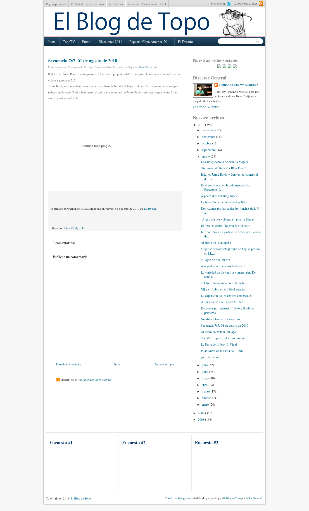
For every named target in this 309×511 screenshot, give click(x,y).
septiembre (209, 150)
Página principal (56, 4)
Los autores (116, 4)
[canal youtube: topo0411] (224, 67)
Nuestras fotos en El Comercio (220, 319)
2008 (201, 419)
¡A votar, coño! (211, 357)
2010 (201, 125)
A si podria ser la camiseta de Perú (223, 266)
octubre (207, 143)
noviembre (209, 137)
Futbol (86, 41)
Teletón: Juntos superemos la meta (223, 283)
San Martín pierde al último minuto (223, 338)
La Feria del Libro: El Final (219, 344)
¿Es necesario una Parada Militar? (222, 302)
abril (205, 385)
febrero (207, 398)
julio (205, 365)
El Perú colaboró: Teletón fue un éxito (225, 225)
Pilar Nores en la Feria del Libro (222, 350)
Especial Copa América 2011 (150, 41)
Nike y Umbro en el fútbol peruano (223, 289)
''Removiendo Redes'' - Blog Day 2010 (225, 168)
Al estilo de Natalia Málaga (218, 332)
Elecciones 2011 (110, 41)
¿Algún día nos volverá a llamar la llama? (227, 219)
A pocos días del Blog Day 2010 (221, 196)
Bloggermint (184, 498)
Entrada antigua (164, 364)
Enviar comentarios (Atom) (94, 380)
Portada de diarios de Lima (87, 4)
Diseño (169, 498)
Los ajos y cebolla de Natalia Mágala (224, 162)
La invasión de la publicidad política (224, 202)
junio (205, 371)
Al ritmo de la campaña (216, 242)
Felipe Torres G (254, 498)
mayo (205, 378)
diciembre (208, 130)
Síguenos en (218, 4)
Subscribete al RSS (245, 4)
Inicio (52, 41)
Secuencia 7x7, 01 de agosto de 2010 (82, 60)
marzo (206, 391)
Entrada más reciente (68, 364)
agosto (206, 156)
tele (155, 67)
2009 (201, 413)
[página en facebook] (229, 67)
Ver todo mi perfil (207, 107)
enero (206, 404)
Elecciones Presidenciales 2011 (147, 4)
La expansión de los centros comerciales (226, 295)
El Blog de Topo (81, 498)
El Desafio (185, 41)
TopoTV (69, 41)
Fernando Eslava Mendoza (238, 85)
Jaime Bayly (145, 67)
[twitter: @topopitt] (219, 67)
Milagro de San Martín (215, 260)
